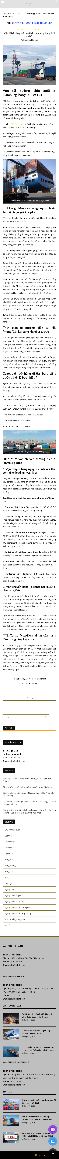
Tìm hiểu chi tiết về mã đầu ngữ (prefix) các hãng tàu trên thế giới (37, 1118)
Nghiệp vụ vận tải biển (15, 901)
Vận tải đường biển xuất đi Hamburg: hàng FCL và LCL (29, 35)
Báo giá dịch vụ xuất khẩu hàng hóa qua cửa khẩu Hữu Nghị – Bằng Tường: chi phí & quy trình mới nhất (29, 811)
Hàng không (10, 865)
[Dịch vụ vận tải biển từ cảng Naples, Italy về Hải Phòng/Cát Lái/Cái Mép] (11, 1051)
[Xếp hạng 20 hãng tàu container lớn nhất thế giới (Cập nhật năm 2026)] (11, 1137)
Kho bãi (8, 877)
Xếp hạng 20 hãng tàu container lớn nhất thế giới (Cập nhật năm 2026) (38, 1134)
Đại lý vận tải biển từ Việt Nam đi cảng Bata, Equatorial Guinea (37, 1015)
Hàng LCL (41, 29)
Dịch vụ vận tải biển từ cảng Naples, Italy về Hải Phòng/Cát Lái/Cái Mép (38, 1048)
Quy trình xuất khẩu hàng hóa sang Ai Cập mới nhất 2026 (39, 1101)
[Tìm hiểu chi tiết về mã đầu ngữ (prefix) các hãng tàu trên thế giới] (11, 1120)
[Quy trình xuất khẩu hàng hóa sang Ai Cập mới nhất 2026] (11, 1104)
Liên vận (8, 883)
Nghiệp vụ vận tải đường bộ (17, 907)
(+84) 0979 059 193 (12, 757)
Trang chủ (7, 14)
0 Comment (40, 678)
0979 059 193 (16, 961)
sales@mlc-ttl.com (17, 761)
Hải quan (9, 853)
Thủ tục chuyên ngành (15, 919)
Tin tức (8, 925)
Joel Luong (33, 40)
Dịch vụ (8, 835)
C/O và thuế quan (12, 829)
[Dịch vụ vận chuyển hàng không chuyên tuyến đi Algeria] (11, 1034)
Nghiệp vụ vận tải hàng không (18, 913)
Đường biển (19, 29)
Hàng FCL (30, 29)
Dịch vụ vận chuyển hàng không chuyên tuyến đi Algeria (27, 787)
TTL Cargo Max (18, 124)
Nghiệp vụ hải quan (13, 895)
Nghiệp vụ (9, 889)
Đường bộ (9, 847)
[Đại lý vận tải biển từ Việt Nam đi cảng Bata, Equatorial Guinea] (11, 1018)
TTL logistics (40, 1155)
